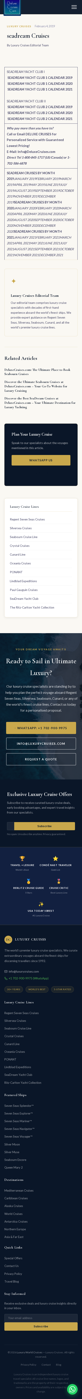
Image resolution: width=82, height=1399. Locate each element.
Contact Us (11, 1266)
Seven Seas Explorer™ (18, 1113)
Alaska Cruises (13, 1206)
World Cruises (13, 1214)
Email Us (41, 473)
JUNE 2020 (52, 214)
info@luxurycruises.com (41, 743)
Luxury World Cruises (29, 1352)
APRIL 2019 (22, 185)
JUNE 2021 (52, 243)
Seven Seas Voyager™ (18, 1136)
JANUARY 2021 (25, 237)
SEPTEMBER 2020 (46, 220)
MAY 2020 (37, 214)
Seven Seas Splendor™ (18, 1105)
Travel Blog (11, 1281)
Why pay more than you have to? (30, 128)
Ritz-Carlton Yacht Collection (22, 1082)
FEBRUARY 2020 (47, 208)
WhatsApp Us (40, 460)
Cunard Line (17, 554)
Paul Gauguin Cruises (24, 590)
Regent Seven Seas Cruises (27, 519)
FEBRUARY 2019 (47, 179)
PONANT (16, 572)
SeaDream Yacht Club (24, 598)
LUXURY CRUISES (19, 26)
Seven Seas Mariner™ (18, 1121)
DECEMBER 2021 (51, 255)
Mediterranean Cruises (18, 1190)
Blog (58, 1364)
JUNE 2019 (52, 185)
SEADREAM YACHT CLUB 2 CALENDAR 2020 (39, 113)
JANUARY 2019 (25, 179)
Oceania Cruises (20, 563)
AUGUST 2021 (24, 249)
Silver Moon (12, 1144)
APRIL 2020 (22, 214)
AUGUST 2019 (24, 190)
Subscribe (44, 826)
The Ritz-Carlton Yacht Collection (32, 607)
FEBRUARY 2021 (47, 237)
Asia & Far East (13, 1237)
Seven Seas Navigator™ (19, 1129)
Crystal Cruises (20, 545)
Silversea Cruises (21, 528)
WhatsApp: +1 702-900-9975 (42, 728)
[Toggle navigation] (74, 7)
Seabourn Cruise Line (23, 537)
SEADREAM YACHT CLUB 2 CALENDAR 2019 (39, 107)
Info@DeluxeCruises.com (36, 152)
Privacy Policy (13, 1274)
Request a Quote (41, 759)
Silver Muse (11, 1152)
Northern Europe (15, 1229)
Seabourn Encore (15, 1160)
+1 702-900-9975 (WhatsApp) (29, 978)
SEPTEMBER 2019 (46, 190)
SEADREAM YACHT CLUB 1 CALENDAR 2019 (39, 78)
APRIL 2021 (22, 243)
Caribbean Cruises (16, 1198)
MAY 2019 (37, 185)
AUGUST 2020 (24, 220)
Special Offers (13, 1258)
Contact (46, 1364)
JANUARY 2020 (25, 208)
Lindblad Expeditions (23, 581)
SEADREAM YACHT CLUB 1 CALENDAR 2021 (39, 89)
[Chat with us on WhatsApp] (72, 1389)
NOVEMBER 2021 (26, 255)
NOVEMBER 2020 (26, 225)
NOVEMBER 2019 (26, 196)
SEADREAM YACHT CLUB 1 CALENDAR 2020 (39, 83)
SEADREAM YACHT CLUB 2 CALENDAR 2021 (39, 119)
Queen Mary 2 (13, 1167)
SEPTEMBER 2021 (46, 249)
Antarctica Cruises (16, 1221)
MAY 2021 (37, 243)
